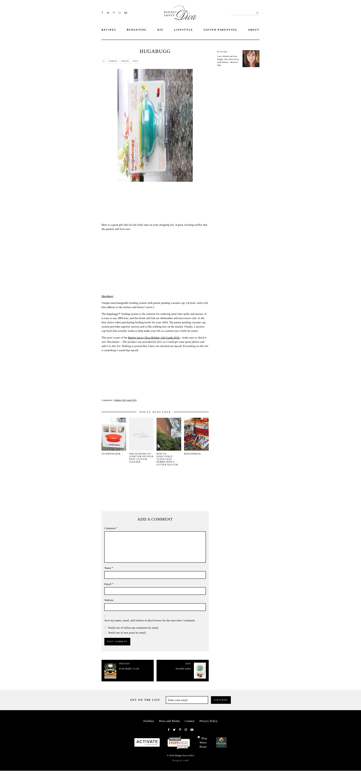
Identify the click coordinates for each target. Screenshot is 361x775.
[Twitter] (107, 13)
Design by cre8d (180, 760)
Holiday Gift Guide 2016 (125, 400)
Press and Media (169, 721)
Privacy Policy (208, 721)
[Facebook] (102, 13)
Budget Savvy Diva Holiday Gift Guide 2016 (154, 337)
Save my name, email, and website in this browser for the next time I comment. (149, 620)
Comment (111, 528)
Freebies (148, 721)
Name (108, 567)
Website (109, 600)
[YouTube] (125, 13)
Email (108, 584)
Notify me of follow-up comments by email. (133, 627)
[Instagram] (119, 13)
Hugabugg (107, 296)
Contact (189, 721)
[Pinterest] (114, 13)
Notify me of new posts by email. (127, 632)
